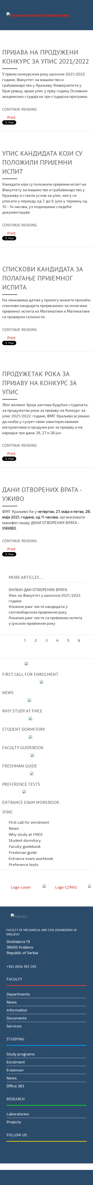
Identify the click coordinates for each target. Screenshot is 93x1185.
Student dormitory (25, 840)
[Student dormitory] (46, 724)
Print (11, 117)
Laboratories (17, 1113)
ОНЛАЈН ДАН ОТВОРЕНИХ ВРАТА (38, 589)
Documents (16, 1018)
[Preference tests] (46, 779)
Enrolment (15, 1062)
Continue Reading (19, 109)
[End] (46, 651)
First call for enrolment (29, 822)
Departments (18, 994)
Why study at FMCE (26, 834)
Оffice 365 (15, 1085)
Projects (13, 1121)
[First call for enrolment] (46, 669)
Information (16, 1010)
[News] (46, 687)
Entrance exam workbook (31, 858)
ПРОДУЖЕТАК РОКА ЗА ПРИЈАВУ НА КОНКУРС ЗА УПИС (39, 382)
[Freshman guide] (46, 761)
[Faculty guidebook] (46, 742)
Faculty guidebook (25, 846)
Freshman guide (23, 852)
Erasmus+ (15, 1070)
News (14, 828)
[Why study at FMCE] (46, 706)
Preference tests (23, 864)
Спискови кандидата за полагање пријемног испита (42, 278)
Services (13, 1026)
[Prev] (14, 640)
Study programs (20, 1054)
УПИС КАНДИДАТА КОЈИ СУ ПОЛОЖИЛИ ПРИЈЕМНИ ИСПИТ (42, 162)
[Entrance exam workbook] (46, 797)
